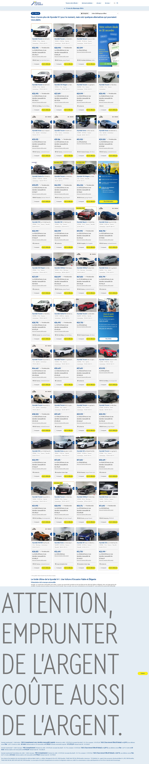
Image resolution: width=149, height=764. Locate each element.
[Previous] (32, 30)
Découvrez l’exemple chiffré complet (39, 56)
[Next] (51, 30)
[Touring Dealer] (37, 3)
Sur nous (107, 3)
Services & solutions (87, 3)
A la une (99, 3)
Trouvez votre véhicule (71, 3)
